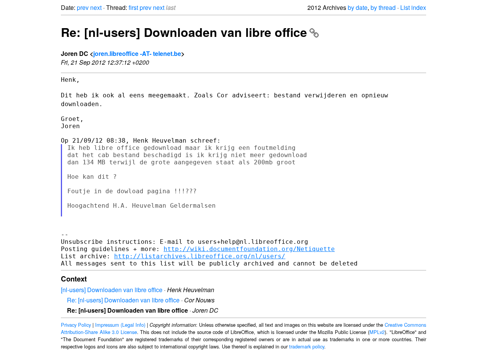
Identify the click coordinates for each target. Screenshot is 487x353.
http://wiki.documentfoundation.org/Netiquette (249, 249)
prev (83, 7)
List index (413, 7)
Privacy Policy (76, 324)
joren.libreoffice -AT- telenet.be (137, 53)
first (133, 7)
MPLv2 (377, 332)
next (96, 7)
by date (358, 7)
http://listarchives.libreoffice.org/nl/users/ (199, 256)
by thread (383, 7)
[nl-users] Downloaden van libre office (111, 289)
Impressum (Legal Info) (120, 324)
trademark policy (306, 346)
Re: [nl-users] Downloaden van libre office (184, 32)
